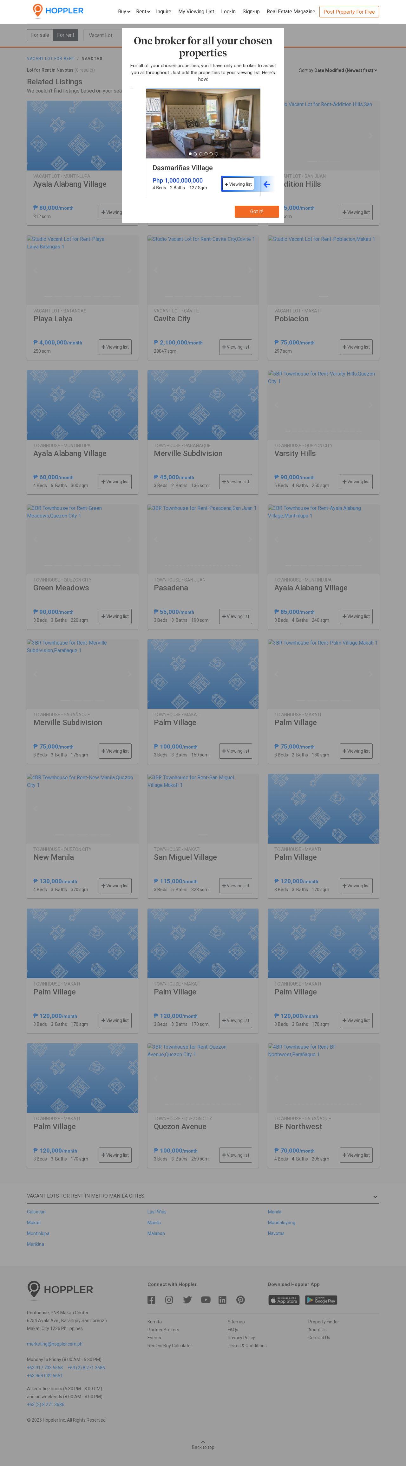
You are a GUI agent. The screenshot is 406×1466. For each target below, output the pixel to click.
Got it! (257, 212)
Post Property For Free (349, 12)
